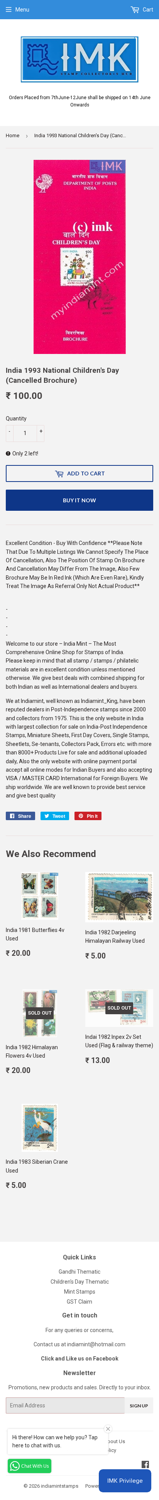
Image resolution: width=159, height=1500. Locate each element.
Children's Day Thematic (80, 1282)
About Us (114, 1441)
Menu (22, 10)
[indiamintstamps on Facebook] (145, 1465)
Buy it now (79, 500)
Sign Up (139, 1406)
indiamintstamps (59, 1486)
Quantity (16, 418)
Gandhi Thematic (79, 1272)
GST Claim (79, 1302)
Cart (147, 10)
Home (12, 135)
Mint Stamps (79, 1292)
